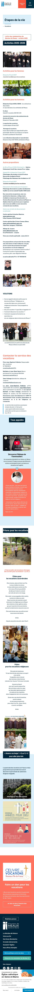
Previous (3, 26)
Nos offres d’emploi (10, 948)
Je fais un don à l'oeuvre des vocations (17, 904)
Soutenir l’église (8, 945)
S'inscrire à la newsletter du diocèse (16, 958)
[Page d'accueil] (6, 4)
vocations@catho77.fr (9, 368)
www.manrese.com (9, 216)
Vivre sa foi (7, 936)
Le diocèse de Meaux (10, 933)
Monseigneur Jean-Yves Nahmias (13, 395)
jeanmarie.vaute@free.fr (10, 375)
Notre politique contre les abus (14, 953)
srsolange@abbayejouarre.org (12, 382)
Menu (30, 5)
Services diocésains (10, 939)
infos (27, 169)
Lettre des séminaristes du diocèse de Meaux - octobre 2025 (16, 37)
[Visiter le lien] (17, 798)
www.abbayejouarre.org (10, 230)
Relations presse (10, 919)
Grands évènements (10, 942)
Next (30, 26)
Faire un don (22, 4)
